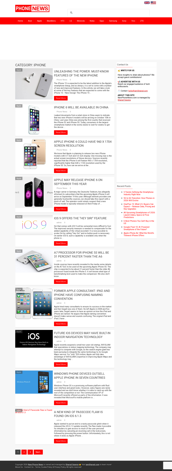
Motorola (81, 21)
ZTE (142, 21)
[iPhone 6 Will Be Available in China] (34, 119)
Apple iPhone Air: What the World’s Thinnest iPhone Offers (139, 234)
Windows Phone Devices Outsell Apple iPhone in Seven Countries (79, 375)
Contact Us (28, 467)
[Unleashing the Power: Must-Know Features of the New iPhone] (34, 83)
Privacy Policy (60, 467)
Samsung (113, 21)
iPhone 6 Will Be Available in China (81, 107)
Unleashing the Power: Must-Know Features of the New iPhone (81, 73)
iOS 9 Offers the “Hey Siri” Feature (80, 218)
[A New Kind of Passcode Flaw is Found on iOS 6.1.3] (34, 424)
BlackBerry (51, 21)
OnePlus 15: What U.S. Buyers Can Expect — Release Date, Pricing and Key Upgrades (139, 206)
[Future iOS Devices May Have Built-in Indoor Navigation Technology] (34, 339)
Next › (38, 452)
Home (20, 21)
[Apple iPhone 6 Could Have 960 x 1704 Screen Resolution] (34, 154)
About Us (19, 467)
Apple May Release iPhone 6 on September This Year (78, 182)
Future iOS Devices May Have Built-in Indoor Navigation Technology (82, 335)
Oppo (102, 21)
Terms (37, 467)
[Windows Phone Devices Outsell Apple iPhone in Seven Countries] (34, 382)
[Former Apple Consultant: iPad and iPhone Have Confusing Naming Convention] (34, 303)
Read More (61, 98)
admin (59, 222)
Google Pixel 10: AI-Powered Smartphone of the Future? (136, 228)
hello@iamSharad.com (138, 91)
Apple (39, 21)
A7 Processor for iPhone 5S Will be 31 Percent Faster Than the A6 (81, 254)
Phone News (62, 80)
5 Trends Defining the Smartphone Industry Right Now (138, 193)
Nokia (92, 21)
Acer (30, 21)
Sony (124, 21)
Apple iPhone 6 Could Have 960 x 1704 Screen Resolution (82, 143)
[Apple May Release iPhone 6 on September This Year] (34, 192)
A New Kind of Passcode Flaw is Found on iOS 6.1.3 (78, 414)
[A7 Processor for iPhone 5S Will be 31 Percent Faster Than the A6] (34, 261)
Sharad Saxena (124, 100)
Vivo (133, 21)
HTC (62, 21)
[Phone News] (32, 11)
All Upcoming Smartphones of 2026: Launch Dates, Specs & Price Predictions (139, 215)
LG (71, 21)
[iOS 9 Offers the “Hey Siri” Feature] (34, 225)
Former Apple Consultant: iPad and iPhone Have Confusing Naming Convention (82, 294)
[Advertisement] (86, 42)
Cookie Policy (46, 467)
